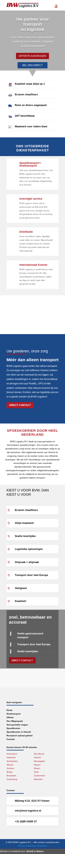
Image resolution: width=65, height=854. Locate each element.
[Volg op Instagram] (17, 832)
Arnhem (10, 768)
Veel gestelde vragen (17, 724)
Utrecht (37, 757)
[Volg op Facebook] (9, 832)
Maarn (37, 768)
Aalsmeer (11, 757)
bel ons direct (32, 65)
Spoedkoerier (13, 728)
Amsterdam (12, 761)
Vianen (37, 765)
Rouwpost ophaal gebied (19, 735)
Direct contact (20, 405)
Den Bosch (39, 754)
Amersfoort (12, 754)
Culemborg (12, 779)
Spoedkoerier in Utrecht (18, 732)
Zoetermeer (39, 775)
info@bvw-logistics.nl (28, 810)
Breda (9, 772)
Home (9, 710)
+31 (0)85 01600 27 (26, 821)
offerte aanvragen (32, 56)
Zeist (36, 772)
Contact (10, 739)
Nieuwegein (39, 761)
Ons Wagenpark (14, 721)
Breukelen (11, 775)
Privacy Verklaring (26, 846)
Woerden (38, 779)
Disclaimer (42, 846)
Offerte (10, 717)
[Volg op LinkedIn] (24, 832)
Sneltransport (13, 714)
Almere (10, 765)
